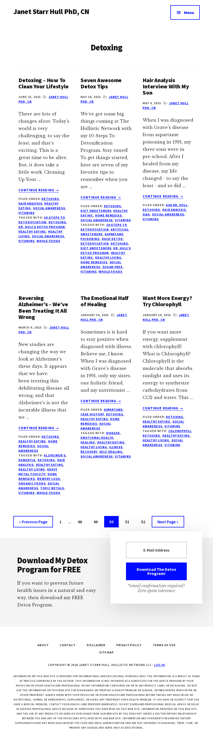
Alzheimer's (55, 455)
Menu (189, 12)
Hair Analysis (30, 203)
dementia (27, 460)
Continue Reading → (38, 190)
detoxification (95, 243)
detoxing (57, 222)
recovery (89, 452)
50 (113, 521)
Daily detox (112, 239)
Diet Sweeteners (96, 211)
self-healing (111, 452)
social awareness (49, 208)
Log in (159, 665)
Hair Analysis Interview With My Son (166, 86)
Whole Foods (49, 241)
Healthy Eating (32, 441)
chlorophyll (180, 431)
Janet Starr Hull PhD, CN (51, 11)
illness (116, 447)
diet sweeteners (96, 248)
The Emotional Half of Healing (105, 301)
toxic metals (52, 488)
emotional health (97, 438)
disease (113, 433)
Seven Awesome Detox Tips (101, 83)
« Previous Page (33, 523)
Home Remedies (108, 215)
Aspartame (113, 409)
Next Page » (167, 523)
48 (81, 521)
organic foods (31, 483)
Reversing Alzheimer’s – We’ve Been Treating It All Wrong (43, 307)
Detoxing (50, 199)
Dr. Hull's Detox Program (41, 227)
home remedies (94, 262)
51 (129, 521)
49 (97, 521)
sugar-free (112, 267)
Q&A (146, 214)
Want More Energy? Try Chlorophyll (167, 301)
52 (145, 521)
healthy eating (32, 231)
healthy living (108, 257)
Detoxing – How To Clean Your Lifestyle (43, 83)
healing (88, 442)
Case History (92, 414)
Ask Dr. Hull (177, 205)
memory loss (48, 479)
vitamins (26, 213)
